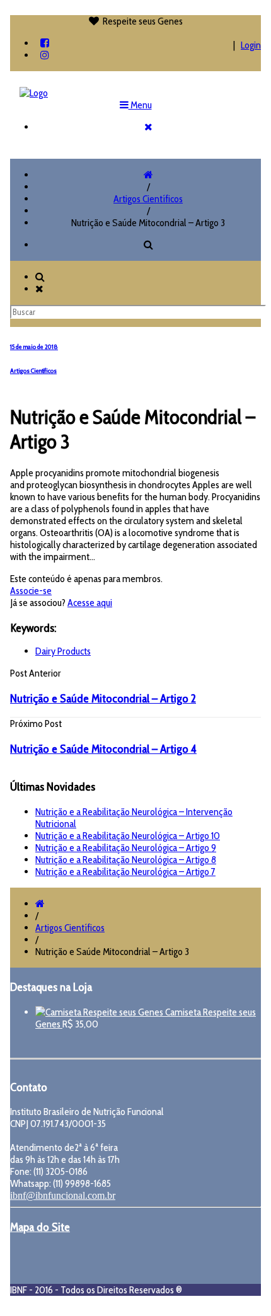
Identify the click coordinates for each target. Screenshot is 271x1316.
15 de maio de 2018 (34, 347)
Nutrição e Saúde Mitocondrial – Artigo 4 (103, 748)
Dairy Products (63, 651)
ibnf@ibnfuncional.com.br (62, 1195)
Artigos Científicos (148, 199)
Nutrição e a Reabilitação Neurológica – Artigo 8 (125, 860)
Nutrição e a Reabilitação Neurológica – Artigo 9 (125, 848)
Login (251, 45)
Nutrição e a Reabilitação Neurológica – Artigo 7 (125, 872)
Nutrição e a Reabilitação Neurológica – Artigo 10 (127, 836)
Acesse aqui (89, 603)
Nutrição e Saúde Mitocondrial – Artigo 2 (103, 698)
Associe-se (31, 591)
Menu (140, 105)
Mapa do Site (40, 1227)
